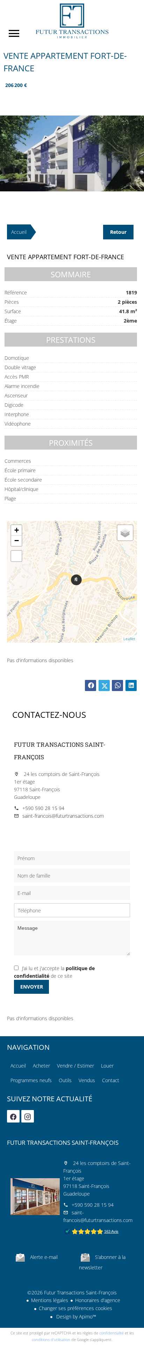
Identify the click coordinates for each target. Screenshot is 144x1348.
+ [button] (16, 530)
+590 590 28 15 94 (43, 808)
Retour (118, 232)
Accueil (72, 20)
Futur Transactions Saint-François (62, 1143)
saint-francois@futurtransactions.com (63, 815)
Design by (75, 1316)
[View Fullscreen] (16, 556)
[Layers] (125, 532)
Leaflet (129, 638)
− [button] (16, 540)
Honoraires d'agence (97, 1300)
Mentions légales (49, 1300)
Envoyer (31, 986)
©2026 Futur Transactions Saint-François (72, 1292)
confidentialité (111, 1332)
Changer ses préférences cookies (75, 1308)
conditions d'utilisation (51, 1339)
